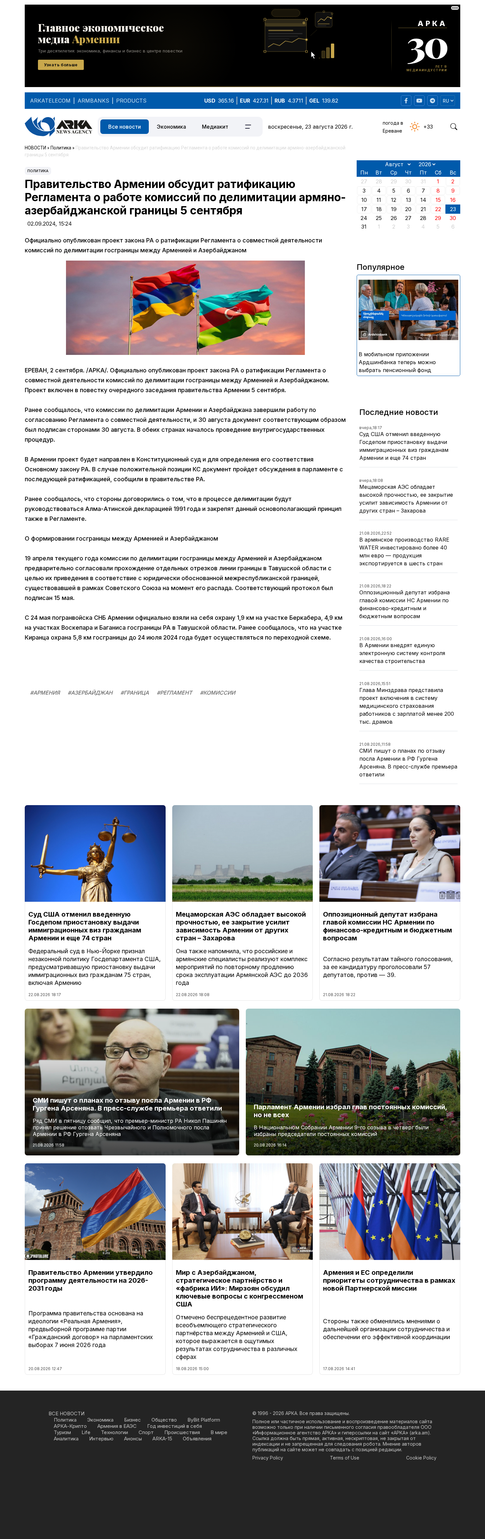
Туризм (62, 1432)
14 (423, 200)
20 (408, 209)
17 (364, 209)
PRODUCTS (131, 100)
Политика (37, 171)
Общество (164, 1420)
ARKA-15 (162, 1438)
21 (423, 209)
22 (438, 209)
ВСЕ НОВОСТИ (66, 1413)
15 (438, 200)
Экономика (171, 126)
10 (364, 200)
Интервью (101, 1438)
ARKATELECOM (50, 100)
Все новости (124, 126)
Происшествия (182, 1432)
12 (393, 200)
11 (378, 200)
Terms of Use (344, 1457)
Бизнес (132, 1420)
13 (408, 200)
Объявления (197, 1438)
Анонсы (133, 1438)
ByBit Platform (203, 1420)
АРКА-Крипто (70, 1426)
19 (394, 209)
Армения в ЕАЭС (117, 1426)
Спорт (146, 1432)
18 (379, 209)
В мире (218, 1432)
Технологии (114, 1432)
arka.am (419, 1432)
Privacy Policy (267, 1457)
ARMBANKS (93, 100)
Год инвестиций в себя (174, 1426)
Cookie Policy (421, 1457)
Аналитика (66, 1438)
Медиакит (215, 126)
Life (85, 1432)
